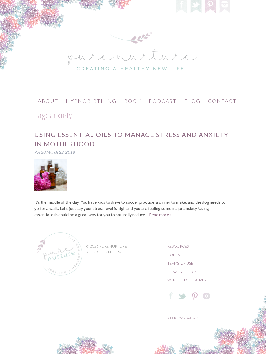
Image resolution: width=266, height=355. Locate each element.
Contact (222, 101)
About (48, 101)
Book (132, 101)
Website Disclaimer (187, 280)
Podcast (163, 101)
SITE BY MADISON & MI (183, 317)
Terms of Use (180, 263)
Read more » (160, 214)
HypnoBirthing (91, 101)
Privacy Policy (182, 271)
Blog (192, 101)
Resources (178, 246)
